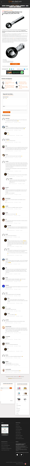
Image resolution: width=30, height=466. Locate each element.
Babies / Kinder (18, 408)
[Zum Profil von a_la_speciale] (3, 337)
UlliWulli (6, 361)
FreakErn (6, 161)
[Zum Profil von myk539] (3, 206)
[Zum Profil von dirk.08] (3, 213)
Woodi (6, 277)
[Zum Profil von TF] (3, 307)
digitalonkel (7, 343)
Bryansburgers (7, 198)
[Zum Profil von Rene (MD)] (5, 226)
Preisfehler (26, 447)
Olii (6, 219)
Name (4, 106)
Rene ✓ (4, 14)
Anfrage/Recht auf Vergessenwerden (6, 448)
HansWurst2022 (8, 369)
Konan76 (7, 187)
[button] (3, 98)
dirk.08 (6, 212)
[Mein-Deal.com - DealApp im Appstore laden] (18, 454)
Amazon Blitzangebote (19, 429)
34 (13, 14)
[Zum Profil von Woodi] (3, 278)
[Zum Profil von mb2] (3, 268)
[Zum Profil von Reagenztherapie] (3, 327)
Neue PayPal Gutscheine (19, 435)
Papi (6, 145)
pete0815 (7, 319)
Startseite (4, 10)
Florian (8, 313)
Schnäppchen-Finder (18, 427)
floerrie (6, 154)
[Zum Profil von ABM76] (3, 259)
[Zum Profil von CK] (5, 133)
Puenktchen (7, 139)
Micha (8, 298)
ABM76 (6, 259)
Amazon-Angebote (18, 405)
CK (7, 132)
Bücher (17, 413)
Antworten (16, 122)
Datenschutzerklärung (4, 443)
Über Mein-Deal (18, 426)
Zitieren (20, 122)
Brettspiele (17, 411)
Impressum (17, 424)
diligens (6, 126)
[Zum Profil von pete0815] (3, 320)
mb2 (6, 267)
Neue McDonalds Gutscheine (20, 438)
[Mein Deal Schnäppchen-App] (22, 454)
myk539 (6, 206)
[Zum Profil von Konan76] (3, 188)
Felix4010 (7, 285)
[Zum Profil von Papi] (3, 146)
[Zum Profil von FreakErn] (3, 162)
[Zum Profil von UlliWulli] (3, 362)
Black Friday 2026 (18, 432)
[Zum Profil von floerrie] (3, 155)
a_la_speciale (7, 336)
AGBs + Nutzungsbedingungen (5, 445)
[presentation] (3, 98)
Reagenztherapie (8, 326)
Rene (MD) (9, 225)
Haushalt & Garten (9, 10)
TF (5, 306)
